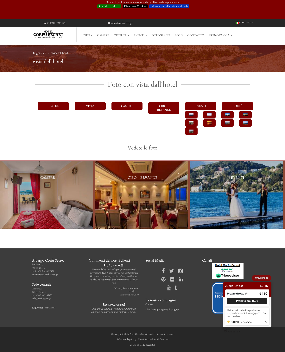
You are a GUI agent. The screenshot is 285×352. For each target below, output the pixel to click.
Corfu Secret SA (147, 344)
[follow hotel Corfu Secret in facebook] (162, 271)
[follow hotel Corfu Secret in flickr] (170, 280)
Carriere (149, 304)
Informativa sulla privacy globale (169, 6)
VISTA (90, 106)
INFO (86, 35)
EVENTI (139, 35)
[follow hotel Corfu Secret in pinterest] (162, 280)
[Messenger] (261, 286)
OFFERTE (120, 35)
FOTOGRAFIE (161, 35)
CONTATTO (195, 35)
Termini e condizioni (148, 339)
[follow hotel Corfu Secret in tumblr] (174, 288)
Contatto (164, 339)
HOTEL (53, 106)
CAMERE (103, 35)
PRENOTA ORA (219, 35)
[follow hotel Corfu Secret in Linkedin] (179, 280)
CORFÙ (237, 106)
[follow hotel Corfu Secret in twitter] (170, 271)
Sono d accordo (109, 6)
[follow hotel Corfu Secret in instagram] (179, 271)
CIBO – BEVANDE (164, 108)
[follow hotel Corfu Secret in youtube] (167, 288)
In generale (39, 53)
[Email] (266, 286)
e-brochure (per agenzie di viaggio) (162, 309)
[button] (247, 301)
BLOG (179, 35)
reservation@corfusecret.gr (45, 274)
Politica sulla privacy (126, 339)
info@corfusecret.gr (122, 23)
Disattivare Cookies (135, 6)
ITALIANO (244, 22)
